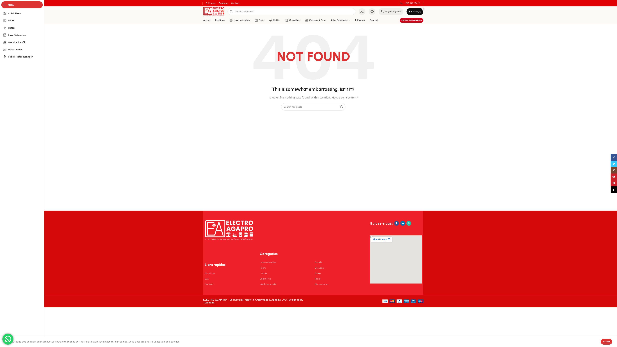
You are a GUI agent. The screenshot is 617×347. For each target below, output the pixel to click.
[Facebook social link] (396, 223)
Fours (263, 268)
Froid (317, 278)
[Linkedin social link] (402, 223)
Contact (209, 284)
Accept (606, 342)
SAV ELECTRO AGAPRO (411, 20)
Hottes (263, 273)
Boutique (210, 273)
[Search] (341, 107)
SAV (207, 278)
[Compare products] (362, 11)
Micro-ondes (322, 284)
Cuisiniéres (265, 278)
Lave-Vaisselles (268, 262)
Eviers (318, 273)
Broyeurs (319, 268)
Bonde (318, 262)
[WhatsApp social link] (408, 223)
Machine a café (268, 284)
